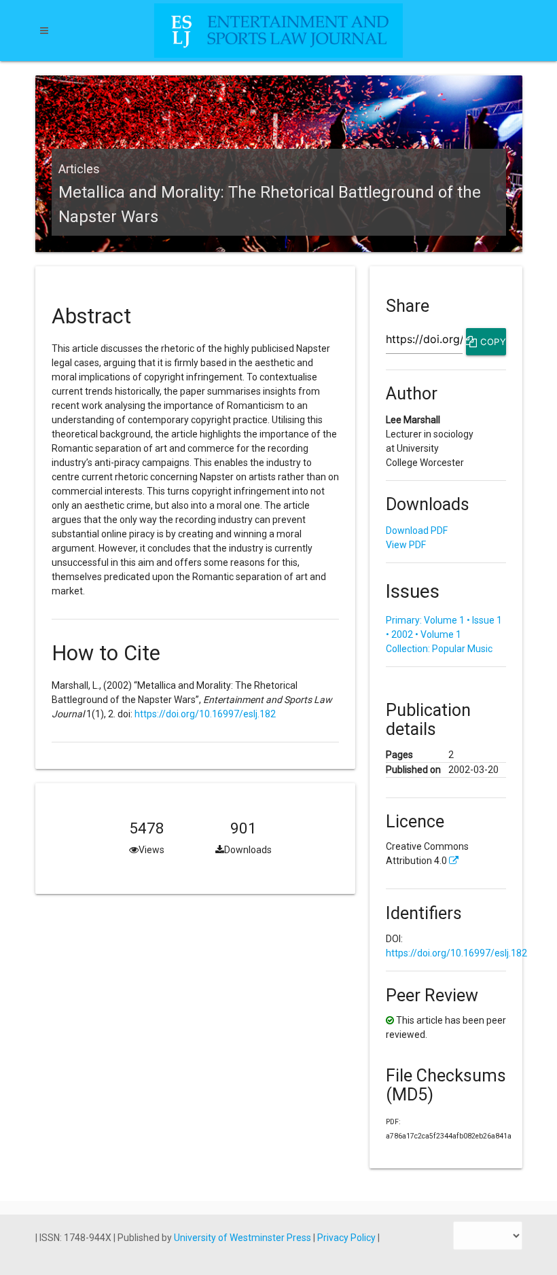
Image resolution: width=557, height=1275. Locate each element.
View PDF (406, 544)
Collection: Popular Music (439, 648)
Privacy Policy (347, 1237)
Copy (491, 341)
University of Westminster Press (243, 1237)
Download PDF (417, 530)
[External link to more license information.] (454, 860)
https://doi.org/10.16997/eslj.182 (205, 713)
